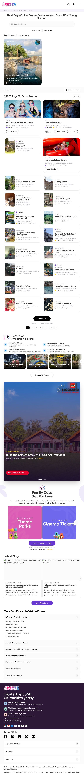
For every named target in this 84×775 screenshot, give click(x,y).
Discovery (9, 751)
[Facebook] (5, 737)
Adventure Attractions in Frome (17, 617)
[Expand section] (77, 643)
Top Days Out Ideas (13, 744)
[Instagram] (26, 737)
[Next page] (56, 327)
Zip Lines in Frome (12, 636)
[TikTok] (19, 737)
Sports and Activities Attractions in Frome (21, 649)
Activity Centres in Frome (15, 621)
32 (51, 327)
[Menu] (79, 4)
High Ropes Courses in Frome (16, 627)
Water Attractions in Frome (16, 655)
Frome (30, 10)
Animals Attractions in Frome (16, 643)
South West (7, 10)
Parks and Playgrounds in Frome (17, 633)
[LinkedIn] (12, 737)
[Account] (73, 4)
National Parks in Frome (14, 630)
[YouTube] (33, 737)
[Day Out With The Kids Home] (9, 4)
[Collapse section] (77, 617)
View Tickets (36, 30)
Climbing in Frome (12, 624)
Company (9, 759)
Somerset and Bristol (19, 10)
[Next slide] (76, 522)
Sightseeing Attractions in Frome (18, 662)
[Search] (68, 4)
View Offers (48, 30)
